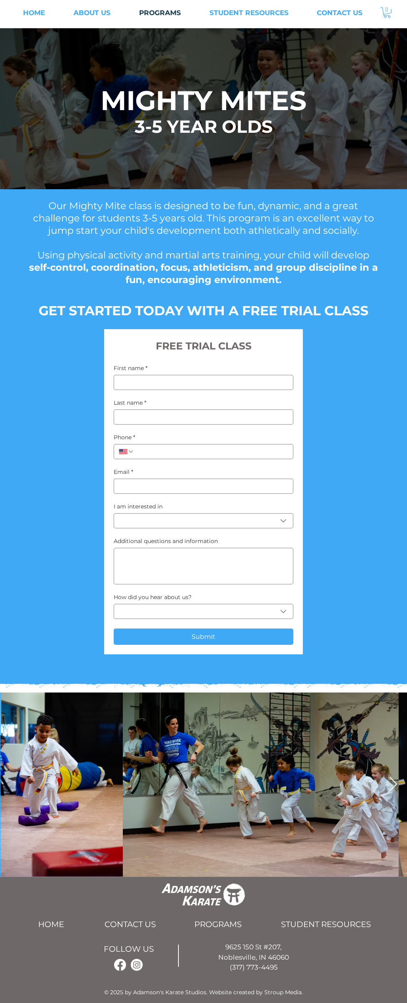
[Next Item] (393, 784)
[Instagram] (137, 965)
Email (123, 472)
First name (130, 368)
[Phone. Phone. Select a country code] (126, 451)
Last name (130, 403)
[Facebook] (120, 965)
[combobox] (203, 520)
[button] (387, 12)
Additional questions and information (166, 541)
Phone (124, 437)
